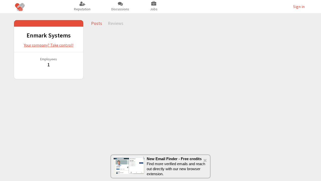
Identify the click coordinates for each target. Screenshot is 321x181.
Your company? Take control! (48, 45)
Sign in (299, 7)
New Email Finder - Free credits (174, 159)
